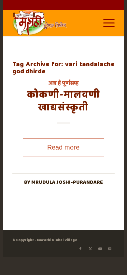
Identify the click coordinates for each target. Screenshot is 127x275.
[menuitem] (106, 23)
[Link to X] (90, 249)
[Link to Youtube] (100, 249)
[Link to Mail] (110, 249)
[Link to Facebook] (80, 249)
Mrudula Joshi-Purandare (67, 182)
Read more (63, 147)
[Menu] (106, 23)
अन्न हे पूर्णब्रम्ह (63, 83)
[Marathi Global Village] (53, 23)
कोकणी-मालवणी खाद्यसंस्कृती (63, 101)
